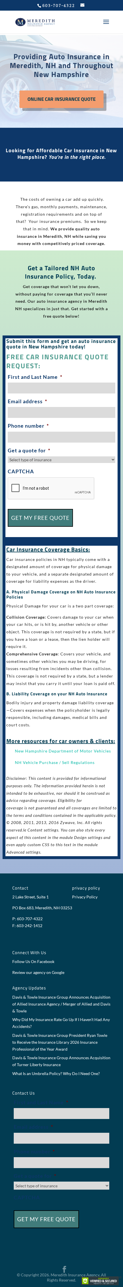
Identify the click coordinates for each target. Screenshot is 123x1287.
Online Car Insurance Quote (61, 99)
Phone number (28, 425)
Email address (27, 401)
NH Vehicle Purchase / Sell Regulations (55, 762)
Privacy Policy (85, 896)
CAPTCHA (21, 471)
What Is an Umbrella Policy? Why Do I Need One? (56, 1073)
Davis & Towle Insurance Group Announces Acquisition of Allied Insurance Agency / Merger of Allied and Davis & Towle (61, 1004)
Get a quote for (29, 450)
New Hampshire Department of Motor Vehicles (63, 751)
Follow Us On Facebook (33, 961)
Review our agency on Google (38, 972)
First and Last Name (35, 377)
